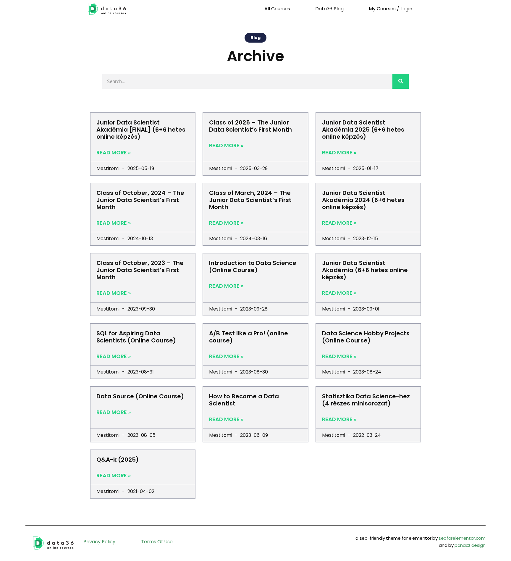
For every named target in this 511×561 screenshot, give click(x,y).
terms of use (157, 541)
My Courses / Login (390, 8)
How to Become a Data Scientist (244, 400)
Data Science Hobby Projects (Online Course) (366, 337)
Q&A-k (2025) (117, 459)
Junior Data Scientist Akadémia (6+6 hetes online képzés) (365, 270)
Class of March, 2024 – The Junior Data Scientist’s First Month (250, 200)
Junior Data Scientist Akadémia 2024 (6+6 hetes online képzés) (363, 200)
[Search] (400, 81)
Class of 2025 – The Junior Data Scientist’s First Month (250, 126)
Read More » (113, 152)
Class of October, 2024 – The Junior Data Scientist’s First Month (140, 200)
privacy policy (99, 541)
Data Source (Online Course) (140, 396)
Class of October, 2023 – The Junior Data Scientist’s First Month (140, 270)
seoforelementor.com (462, 538)
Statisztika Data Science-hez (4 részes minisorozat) (366, 400)
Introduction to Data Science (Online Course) (252, 266)
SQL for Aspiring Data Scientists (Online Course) (136, 337)
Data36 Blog (329, 8)
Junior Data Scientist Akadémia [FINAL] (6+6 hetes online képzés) (140, 129)
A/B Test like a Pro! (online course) (248, 337)
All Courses (277, 8)
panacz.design (470, 545)
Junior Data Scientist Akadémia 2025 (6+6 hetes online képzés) (363, 129)
